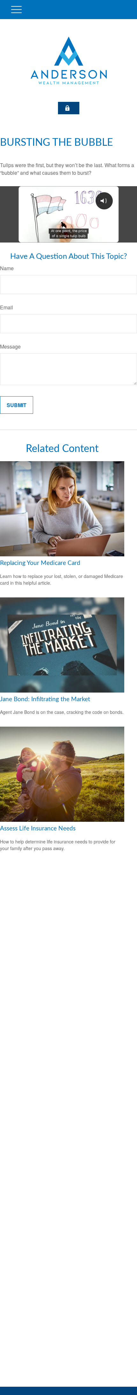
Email (6, 307)
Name (7, 268)
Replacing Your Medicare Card (40, 563)
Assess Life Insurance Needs (38, 829)
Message (10, 346)
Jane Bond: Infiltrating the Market (45, 699)
